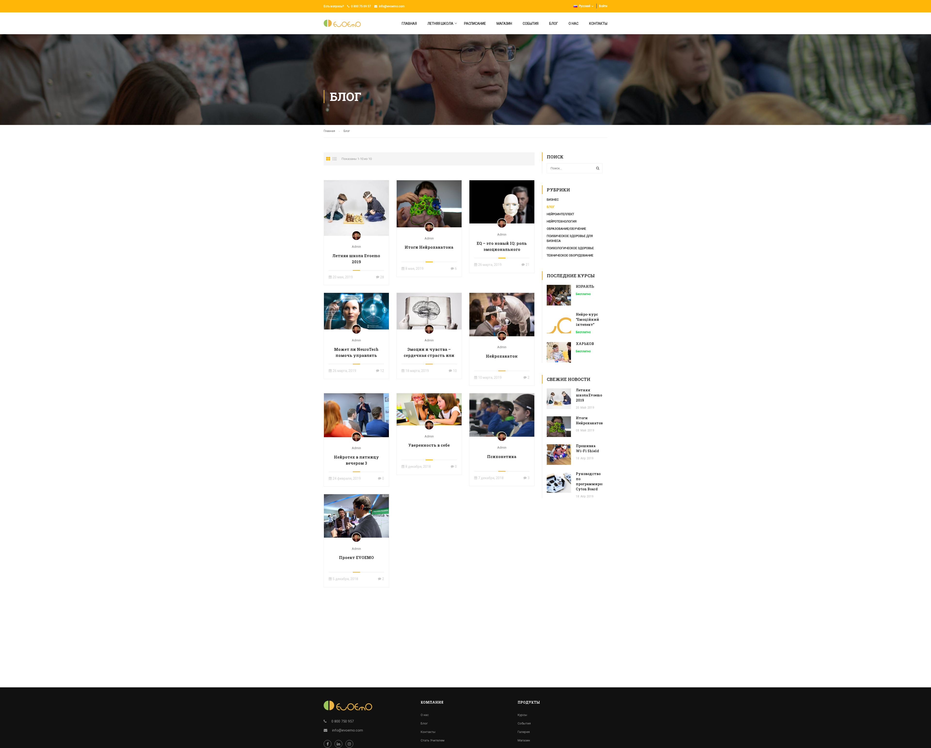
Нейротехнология (562, 221)
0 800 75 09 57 (361, 6)
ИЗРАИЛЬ (585, 286)
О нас (573, 23)
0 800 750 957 (342, 721)
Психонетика (501, 456)
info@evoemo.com (392, 6)
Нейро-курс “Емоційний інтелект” (587, 319)
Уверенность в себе (429, 445)
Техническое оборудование (570, 255)
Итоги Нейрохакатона (429, 247)
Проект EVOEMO (356, 557)
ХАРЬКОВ (585, 343)
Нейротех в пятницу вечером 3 (356, 460)
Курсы (522, 715)
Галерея (524, 732)
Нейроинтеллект (560, 214)
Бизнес (553, 199)
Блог (553, 23)
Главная (409, 23)
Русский (584, 6)
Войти (603, 6)
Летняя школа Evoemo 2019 (356, 258)
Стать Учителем (432, 740)
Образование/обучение (566, 228)
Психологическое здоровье (570, 248)
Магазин (504, 23)
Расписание (475, 23)
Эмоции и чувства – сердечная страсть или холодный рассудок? (429, 355)
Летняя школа (440, 23)
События (530, 23)
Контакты (598, 23)
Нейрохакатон (502, 356)
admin (356, 246)
